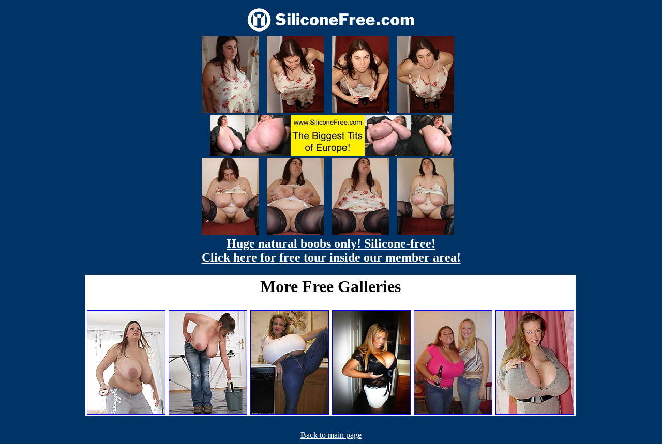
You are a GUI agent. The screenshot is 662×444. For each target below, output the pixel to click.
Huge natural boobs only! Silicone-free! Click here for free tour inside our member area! (331, 250)
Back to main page (331, 435)
